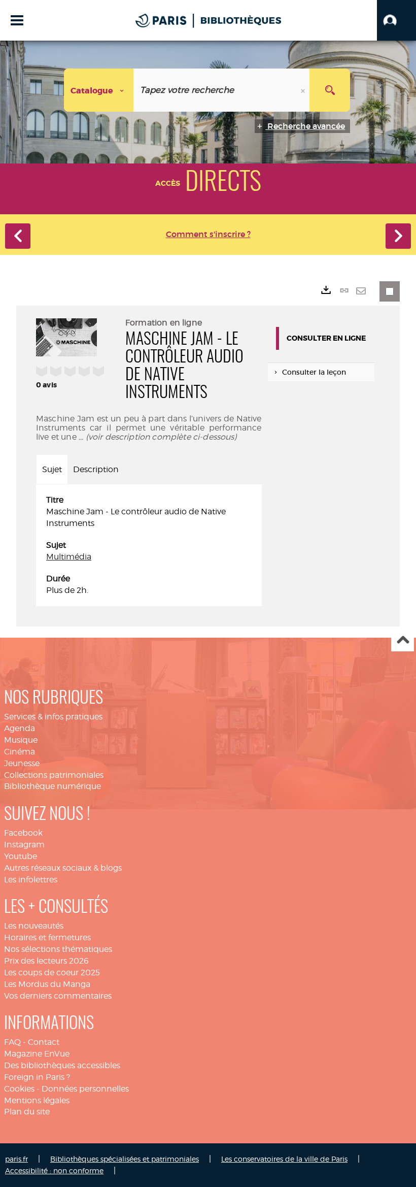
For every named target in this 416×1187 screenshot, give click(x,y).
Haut (402, 640)
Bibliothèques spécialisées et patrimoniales (124, 1159)
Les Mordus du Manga (47, 984)
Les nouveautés (33, 926)
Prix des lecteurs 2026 (46, 961)
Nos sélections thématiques (58, 949)
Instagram (24, 844)
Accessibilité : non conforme (54, 1170)
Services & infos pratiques (53, 716)
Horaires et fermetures (47, 937)
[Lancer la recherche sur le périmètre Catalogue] (329, 90)
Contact (43, 1042)
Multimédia (68, 557)
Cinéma (19, 751)
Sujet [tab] (52, 469)
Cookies (19, 1089)
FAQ (12, 1042)
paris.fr (16, 1159)
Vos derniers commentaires (58, 996)
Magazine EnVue (37, 1054)
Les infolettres (30, 879)
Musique (21, 740)
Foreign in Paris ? (37, 1077)
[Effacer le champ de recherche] (304, 90)
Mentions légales (37, 1100)
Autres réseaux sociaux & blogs (63, 868)
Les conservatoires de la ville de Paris (284, 1159)
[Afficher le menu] (17, 20)
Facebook (23, 833)
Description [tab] (96, 469)
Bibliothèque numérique (52, 786)
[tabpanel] (149, 545)
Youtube (20, 856)
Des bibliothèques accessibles (62, 1065)
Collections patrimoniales (53, 775)
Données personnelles (85, 1089)
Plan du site (27, 1111)
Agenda (19, 728)
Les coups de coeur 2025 (52, 972)
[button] (396, 20)
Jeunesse (22, 763)
